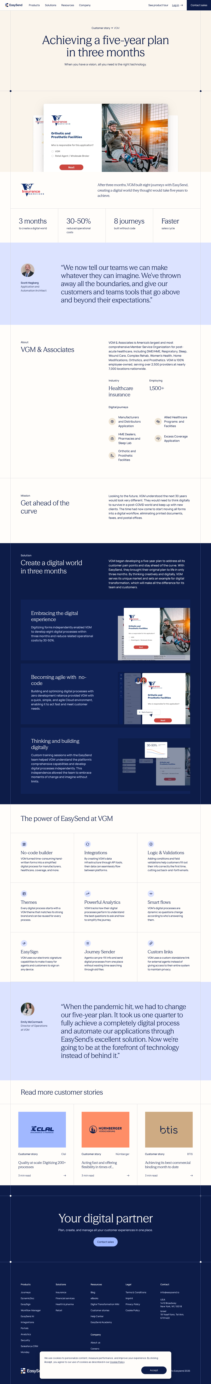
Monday (25, 1352)
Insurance (61, 1292)
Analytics (26, 1334)
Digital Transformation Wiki (105, 1304)
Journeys (25, 1292)
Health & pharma (65, 1304)
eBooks (94, 1298)
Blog (93, 1292)
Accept (154, 1370)
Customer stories (100, 1310)
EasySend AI (27, 1316)
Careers (95, 1348)
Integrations (27, 1322)
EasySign (25, 1304)
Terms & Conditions (136, 1292)
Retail (59, 1310)
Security (25, 1340)
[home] (13, 5)
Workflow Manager (31, 1310)
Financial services (65, 1298)
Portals (24, 1328)
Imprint (129, 1298)
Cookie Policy (117, 1362)
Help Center (97, 1316)
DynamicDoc (27, 1298)
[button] (34, 5)
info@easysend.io (169, 1292)
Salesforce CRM (29, 1346)
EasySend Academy (101, 1322)
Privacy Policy (133, 1304)
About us (95, 1342)
